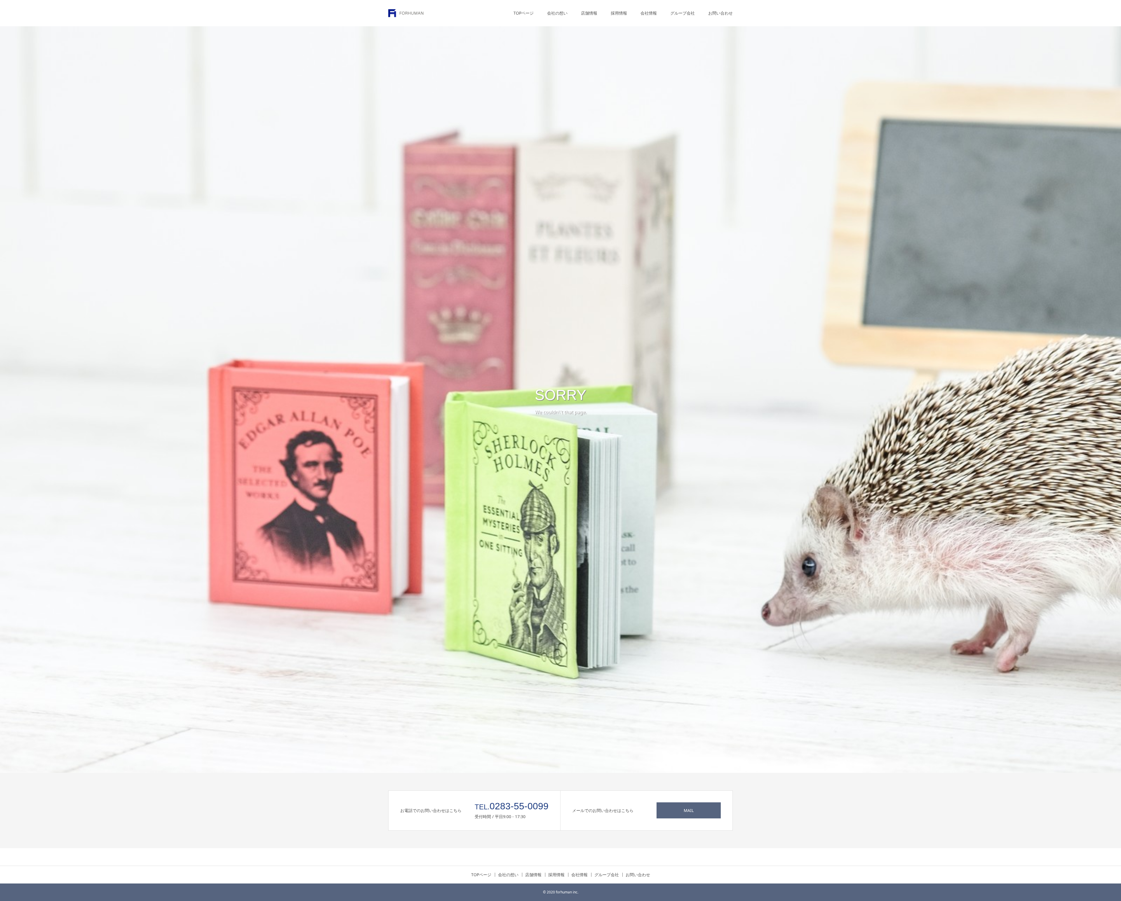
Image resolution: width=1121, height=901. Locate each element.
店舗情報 (589, 13)
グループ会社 (682, 13)
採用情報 (619, 13)
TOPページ (523, 13)
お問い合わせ (720, 13)
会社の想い (557, 13)
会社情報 (648, 13)
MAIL (689, 810)
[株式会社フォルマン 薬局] (405, 13)
